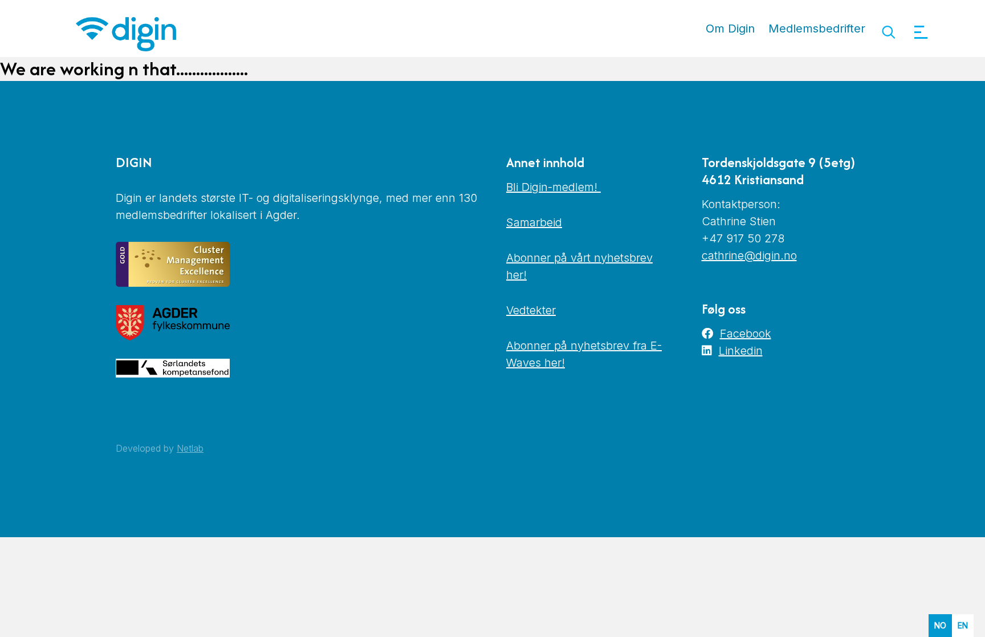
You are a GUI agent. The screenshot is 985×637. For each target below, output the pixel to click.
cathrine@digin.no (749, 255)
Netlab (190, 448)
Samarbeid (534, 222)
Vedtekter (531, 310)
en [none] (963, 625)
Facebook (745, 333)
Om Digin (730, 28)
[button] (888, 32)
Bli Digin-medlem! (553, 187)
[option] (963, 625)
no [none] (940, 625)
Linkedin (741, 351)
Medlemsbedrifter (816, 28)
